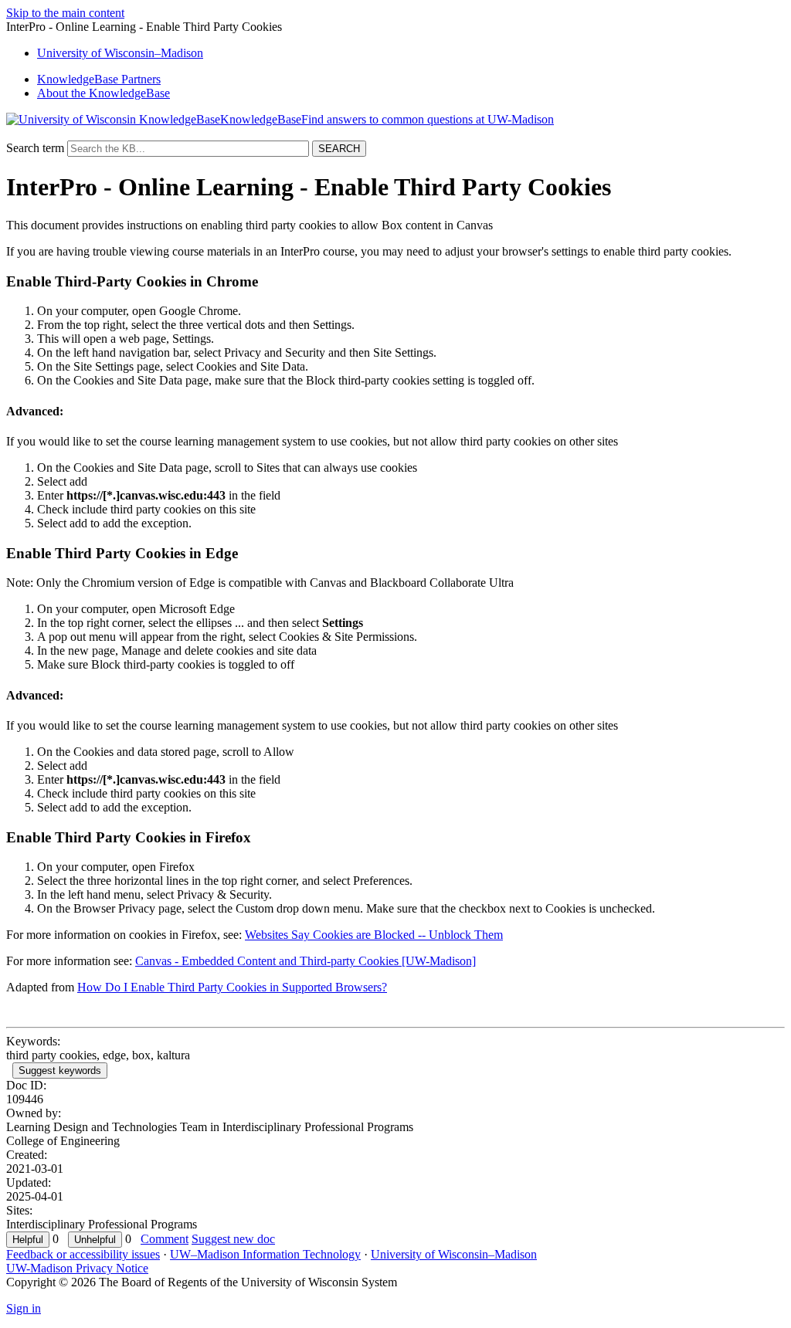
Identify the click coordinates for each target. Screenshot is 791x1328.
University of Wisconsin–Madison (454, 1254)
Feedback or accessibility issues (83, 1254)
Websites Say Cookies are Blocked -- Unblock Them (374, 934)
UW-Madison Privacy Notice (77, 1268)
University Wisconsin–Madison (120, 52)
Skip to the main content (65, 12)
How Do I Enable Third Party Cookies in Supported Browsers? (232, 987)
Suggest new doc (233, 1238)
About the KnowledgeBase (103, 93)
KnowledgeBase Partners (99, 79)
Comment (164, 1238)
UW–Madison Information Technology (265, 1254)
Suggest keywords (60, 1070)
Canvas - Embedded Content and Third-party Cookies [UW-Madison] (305, 960)
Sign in (23, 1308)
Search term (35, 147)
